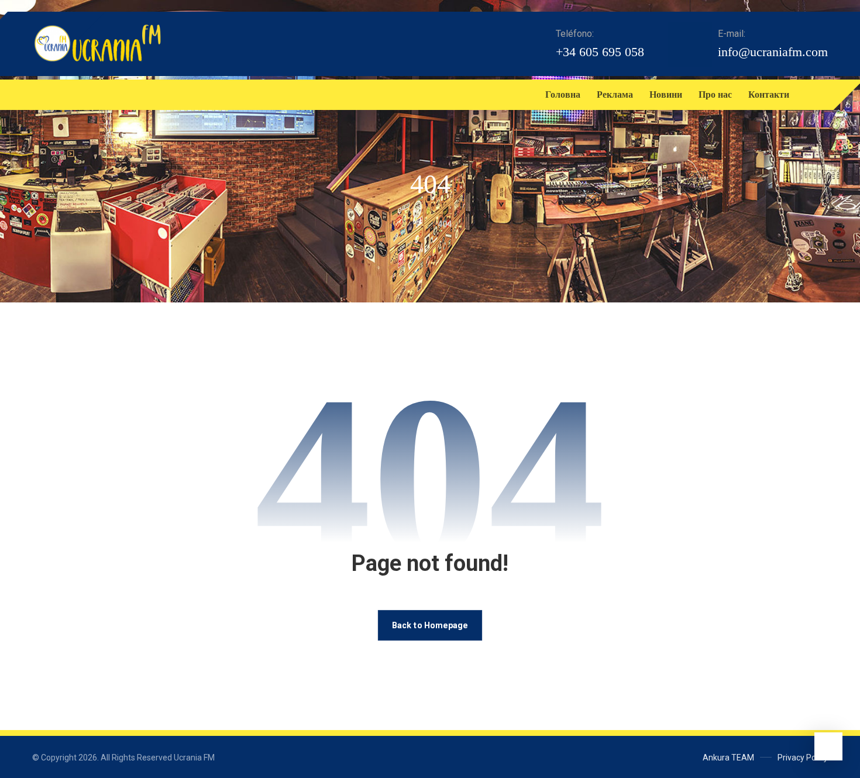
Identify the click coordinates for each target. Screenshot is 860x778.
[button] (44, 94)
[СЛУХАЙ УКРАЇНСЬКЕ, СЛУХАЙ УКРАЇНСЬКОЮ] (96, 43)
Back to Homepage (430, 625)
